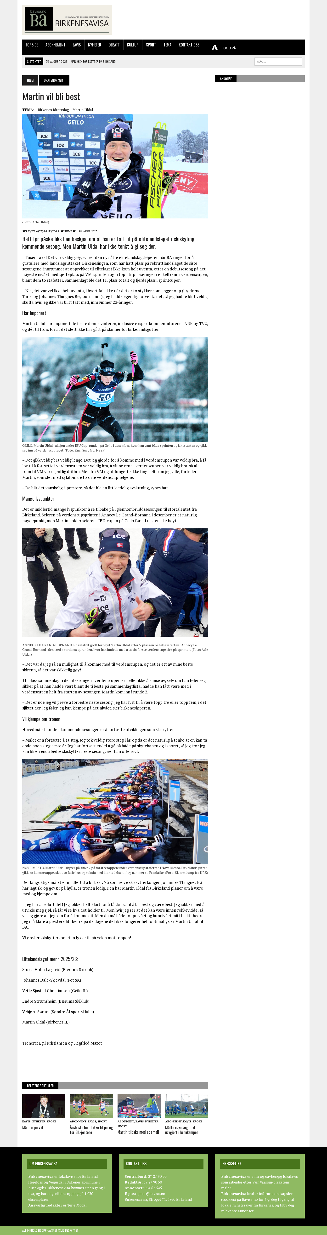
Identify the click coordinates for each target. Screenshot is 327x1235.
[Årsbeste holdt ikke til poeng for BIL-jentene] (91, 1114)
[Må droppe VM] (43, 1114)
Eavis (77, 45)
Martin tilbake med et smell (138, 1132)
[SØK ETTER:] (278, 61)
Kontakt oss (189, 45)
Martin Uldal (83, 109)
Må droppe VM (32, 1127)
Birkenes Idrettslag (53, 109)
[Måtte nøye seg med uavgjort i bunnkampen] (186, 1114)
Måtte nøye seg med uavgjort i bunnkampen (181, 1130)
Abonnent (78, 1121)
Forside (32, 45)
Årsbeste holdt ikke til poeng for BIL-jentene (91, 1130)
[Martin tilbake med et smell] (139, 1114)
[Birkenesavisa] (67, 20)
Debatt (114, 45)
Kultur (133, 45)
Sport (151, 45)
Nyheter (94, 45)
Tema (167, 45)
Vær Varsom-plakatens (271, 1182)
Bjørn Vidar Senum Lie (58, 231)
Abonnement (55, 45)
